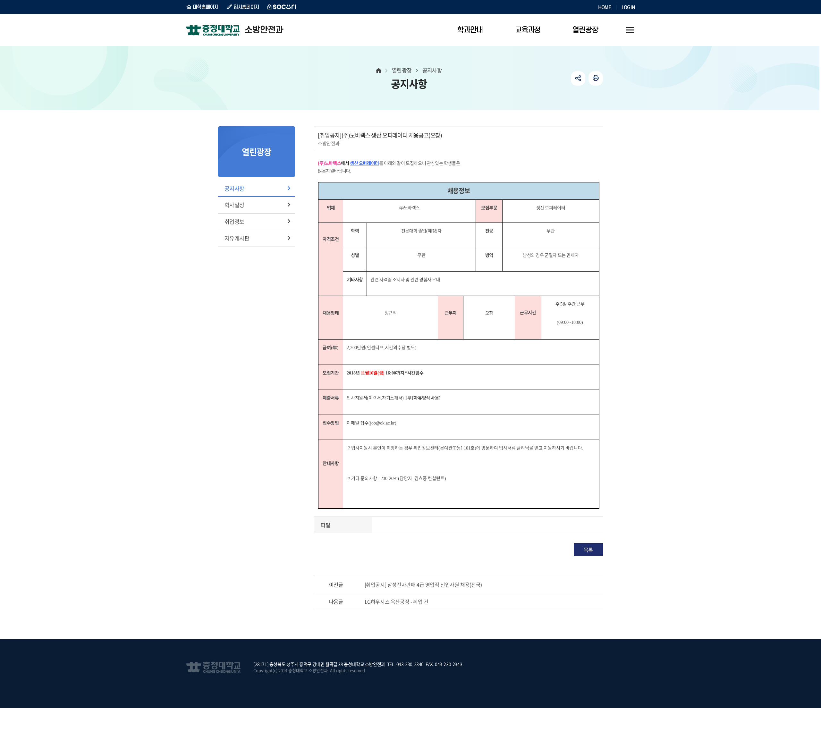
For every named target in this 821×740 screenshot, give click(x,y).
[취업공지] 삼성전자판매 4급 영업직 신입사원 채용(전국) (423, 584)
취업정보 (234, 221)
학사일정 (234, 205)
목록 (588, 549)
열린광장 (402, 70)
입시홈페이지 (246, 7)
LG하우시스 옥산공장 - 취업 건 (396, 601)
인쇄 (595, 78)
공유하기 (578, 78)
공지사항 (234, 188)
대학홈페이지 (205, 7)
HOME (604, 7)
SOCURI (282, 7)
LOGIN (628, 7)
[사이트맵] (630, 30)
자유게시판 (236, 238)
